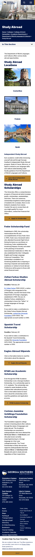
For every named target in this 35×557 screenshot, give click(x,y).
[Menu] (31, 2)
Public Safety (24, 508)
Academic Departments (19, 34)
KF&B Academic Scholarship (19, 403)
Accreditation (24, 515)
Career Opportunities (9, 535)
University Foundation (19, 340)
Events (4, 511)
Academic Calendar (9, 532)
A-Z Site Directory (8, 525)
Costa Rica (17, 91)
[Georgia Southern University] (8, 3)
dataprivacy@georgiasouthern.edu (12, 548)
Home (4, 32)
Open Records (24, 521)
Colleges (10, 32)
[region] (17, 546)
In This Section (9, 44)
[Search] (24, 2)
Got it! (17, 553)
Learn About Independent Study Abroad (16, 178)
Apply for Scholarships (18, 218)
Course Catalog (7, 530)
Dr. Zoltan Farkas (10, 288)
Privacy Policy (26, 544)
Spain (17, 147)
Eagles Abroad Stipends (19, 363)
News (4, 508)
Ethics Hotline (24, 523)
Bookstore (6, 527)
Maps (4, 513)
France (17, 119)
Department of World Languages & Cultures (16, 36)
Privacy (22, 526)
